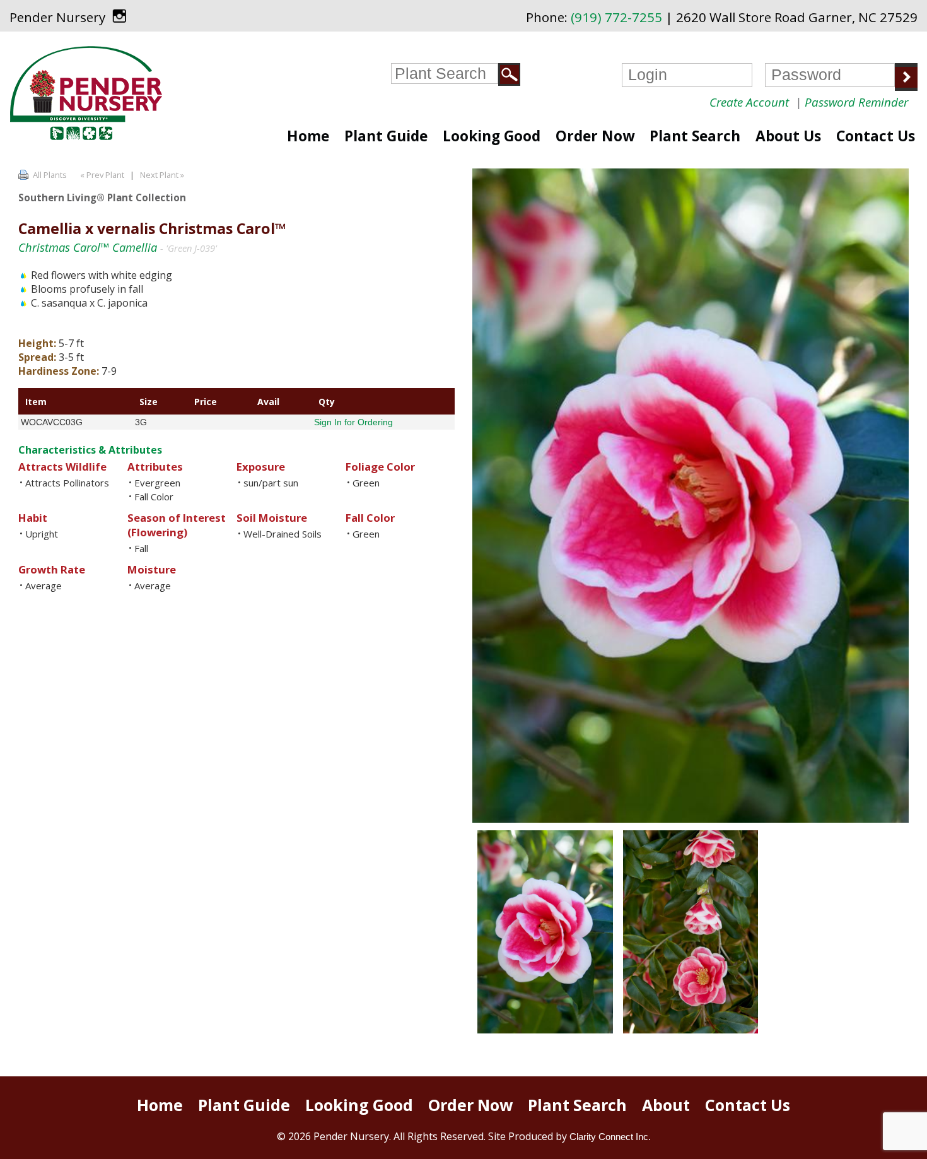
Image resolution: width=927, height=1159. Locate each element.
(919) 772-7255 (616, 17)
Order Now (595, 136)
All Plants (50, 174)
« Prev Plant (101, 174)
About (666, 1104)
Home (308, 136)
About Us (788, 136)
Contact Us (875, 136)
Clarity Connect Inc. (610, 1136)
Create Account (749, 102)
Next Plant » (163, 174)
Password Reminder (856, 102)
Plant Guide (386, 136)
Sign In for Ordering (353, 422)
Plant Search (695, 136)
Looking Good (491, 136)
